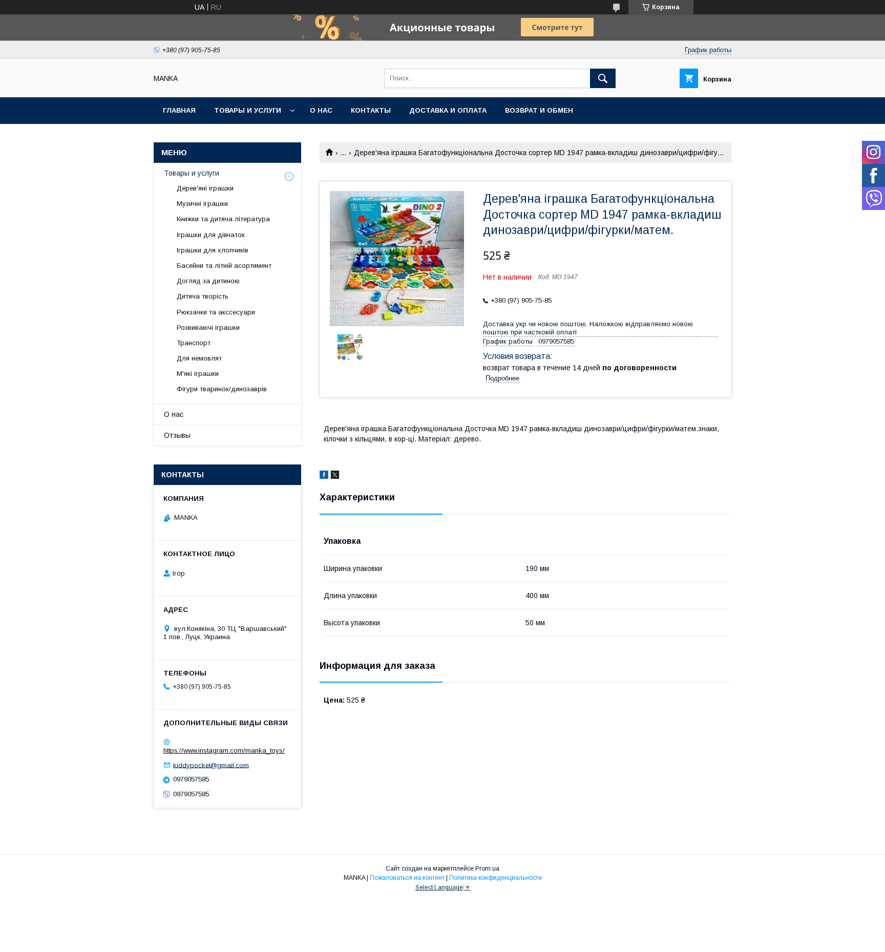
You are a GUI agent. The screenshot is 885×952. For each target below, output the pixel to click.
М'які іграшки (198, 373)
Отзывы (177, 435)
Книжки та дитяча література (223, 219)
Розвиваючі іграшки (208, 327)
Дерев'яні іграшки (205, 188)
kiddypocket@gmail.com (211, 765)
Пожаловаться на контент (407, 877)
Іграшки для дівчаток (211, 235)
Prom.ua (487, 868)
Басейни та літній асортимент (224, 265)
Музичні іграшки (202, 203)
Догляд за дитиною (208, 281)
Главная (179, 110)
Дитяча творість (202, 296)
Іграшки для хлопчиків (212, 250)
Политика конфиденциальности (495, 877)
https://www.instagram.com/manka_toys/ (224, 750)
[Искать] (603, 78)
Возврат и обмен (539, 110)
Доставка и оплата (448, 110)
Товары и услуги (247, 110)
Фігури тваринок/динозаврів (222, 389)
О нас (321, 110)
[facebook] (324, 476)
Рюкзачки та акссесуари (216, 312)
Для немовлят (199, 358)
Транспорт (193, 343)
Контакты (371, 110)
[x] (335, 476)
